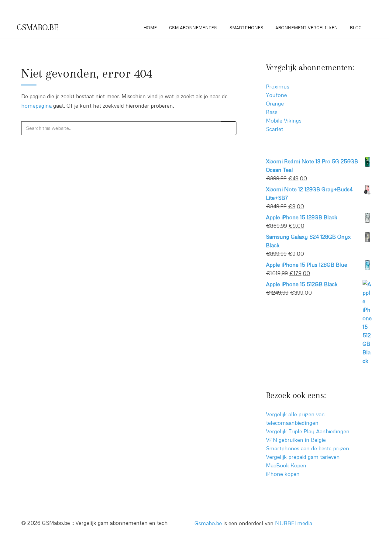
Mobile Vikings (283, 120)
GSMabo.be (37, 27)
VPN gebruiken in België (296, 439)
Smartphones (246, 27)
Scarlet (274, 129)
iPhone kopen (283, 473)
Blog (356, 27)
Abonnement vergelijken (306, 27)
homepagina (36, 105)
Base (271, 112)
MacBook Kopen (286, 465)
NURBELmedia (293, 523)
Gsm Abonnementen (193, 27)
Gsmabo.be (208, 523)
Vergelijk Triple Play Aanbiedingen (307, 431)
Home (150, 27)
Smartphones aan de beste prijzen (307, 448)
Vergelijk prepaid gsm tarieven (303, 456)
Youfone (276, 95)
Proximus (277, 86)
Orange (275, 103)
